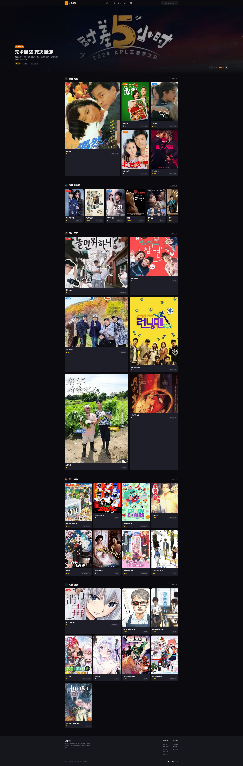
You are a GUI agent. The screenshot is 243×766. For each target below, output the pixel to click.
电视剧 (113, 3)
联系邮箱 (175, 744)
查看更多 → (173, 79)
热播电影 (165, 744)
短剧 (130, 3)
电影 (106, 3)
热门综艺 (165, 749)
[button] (214, 67)
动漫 (125, 3)
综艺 (119, 3)
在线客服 (175, 747)
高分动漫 (165, 752)
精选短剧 (165, 754)
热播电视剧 (166, 747)
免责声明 (175, 749)
